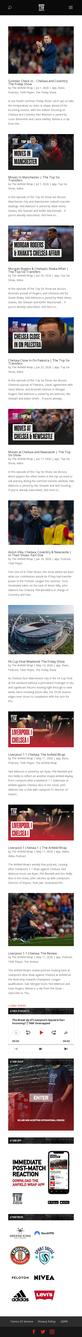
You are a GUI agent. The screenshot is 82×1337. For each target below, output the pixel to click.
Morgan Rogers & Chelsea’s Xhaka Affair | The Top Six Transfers (38, 270)
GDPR (64, 1321)
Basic (61, 88)
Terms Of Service (21, 1321)
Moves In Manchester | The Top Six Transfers (34, 178)
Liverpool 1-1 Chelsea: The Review (32, 953)
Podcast (13, 92)
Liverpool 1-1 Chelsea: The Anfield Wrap (36, 754)
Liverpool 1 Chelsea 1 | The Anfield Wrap (37, 848)
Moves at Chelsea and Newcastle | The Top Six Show (39, 453)
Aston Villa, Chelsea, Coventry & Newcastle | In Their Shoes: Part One (39, 553)
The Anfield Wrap (22, 88)
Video (20, 188)
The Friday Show (46, 92)
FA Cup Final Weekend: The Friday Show (36, 661)
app (54, 88)
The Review (31, 961)
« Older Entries (17, 1005)
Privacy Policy (47, 1321)
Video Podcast (17, 856)
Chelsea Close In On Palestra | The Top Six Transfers (39, 362)
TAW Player (27, 92)
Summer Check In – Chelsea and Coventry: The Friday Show (38, 82)
